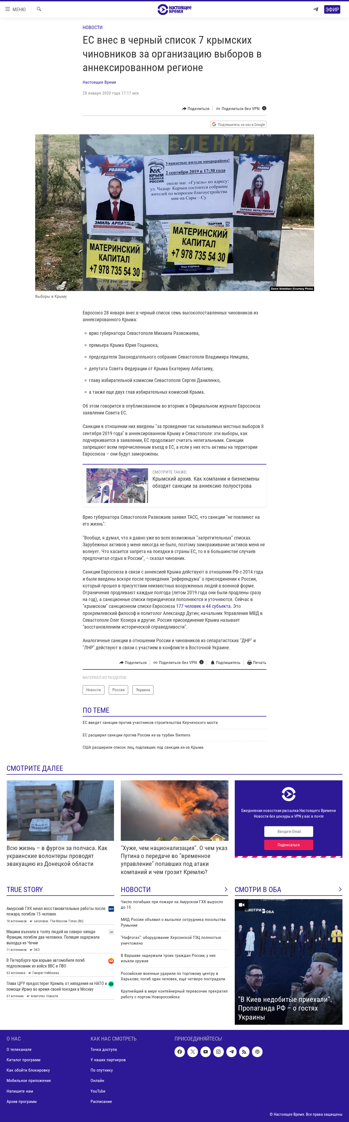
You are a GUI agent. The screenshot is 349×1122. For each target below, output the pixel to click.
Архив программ (22, 1101)
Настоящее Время (99, 82)
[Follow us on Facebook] (179, 1052)
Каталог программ (23, 1060)
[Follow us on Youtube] (205, 1052)
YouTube (98, 1091)
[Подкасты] (257, 1052)
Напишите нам (20, 1091)
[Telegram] (315, 9)
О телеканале (19, 1049)
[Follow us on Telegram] (231, 1052)
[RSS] (244, 1052)
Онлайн (97, 1080)
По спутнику (102, 1070)
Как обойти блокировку (28, 1070)
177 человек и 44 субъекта (203, 606)
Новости (93, 27)
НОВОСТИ (136, 889)
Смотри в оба (258, 889)
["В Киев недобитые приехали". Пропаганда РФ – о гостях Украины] (288, 962)
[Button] (196, 108)
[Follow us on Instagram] (218, 1052)
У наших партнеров (108, 1060)
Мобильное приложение (29, 1080)
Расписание (101, 1101)
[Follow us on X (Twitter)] (192, 1052)
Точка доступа (104, 1049)
